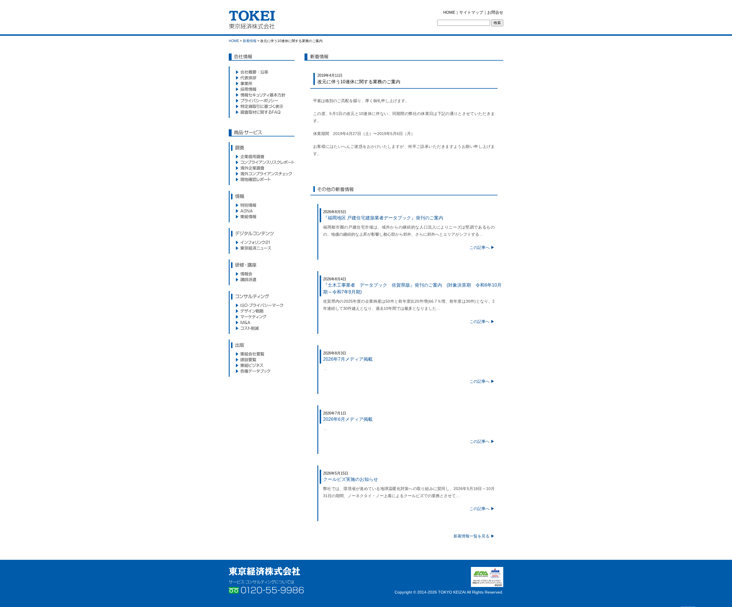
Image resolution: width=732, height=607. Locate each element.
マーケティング (262, 317)
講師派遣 (262, 279)
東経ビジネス (262, 365)
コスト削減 (262, 328)
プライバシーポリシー (262, 101)
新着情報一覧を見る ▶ (474, 536)
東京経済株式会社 (264, 571)
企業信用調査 (262, 156)
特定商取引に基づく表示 (262, 106)
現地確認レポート (262, 179)
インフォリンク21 (262, 242)
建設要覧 (262, 359)
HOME (449, 12)
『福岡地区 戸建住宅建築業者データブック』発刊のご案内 (385, 217)
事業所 (262, 83)
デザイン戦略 (262, 311)
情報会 (262, 274)
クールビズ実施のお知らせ (350, 479)
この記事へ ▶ (482, 247)
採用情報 (262, 89)
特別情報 (262, 205)
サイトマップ (471, 12)
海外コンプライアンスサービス (262, 173)
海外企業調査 (262, 168)
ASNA (262, 211)
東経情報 (262, 216)
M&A (262, 322)
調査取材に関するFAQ (262, 112)
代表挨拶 (262, 78)
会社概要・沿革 (262, 72)
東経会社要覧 (262, 354)
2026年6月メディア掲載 (348, 419)
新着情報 (249, 41)
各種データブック (262, 371)
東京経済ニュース (262, 248)
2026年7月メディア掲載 (348, 359)
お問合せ (495, 12)
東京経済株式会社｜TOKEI (253, 21)
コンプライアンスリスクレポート (262, 162)
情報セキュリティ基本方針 (262, 95)
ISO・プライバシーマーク (262, 305)
